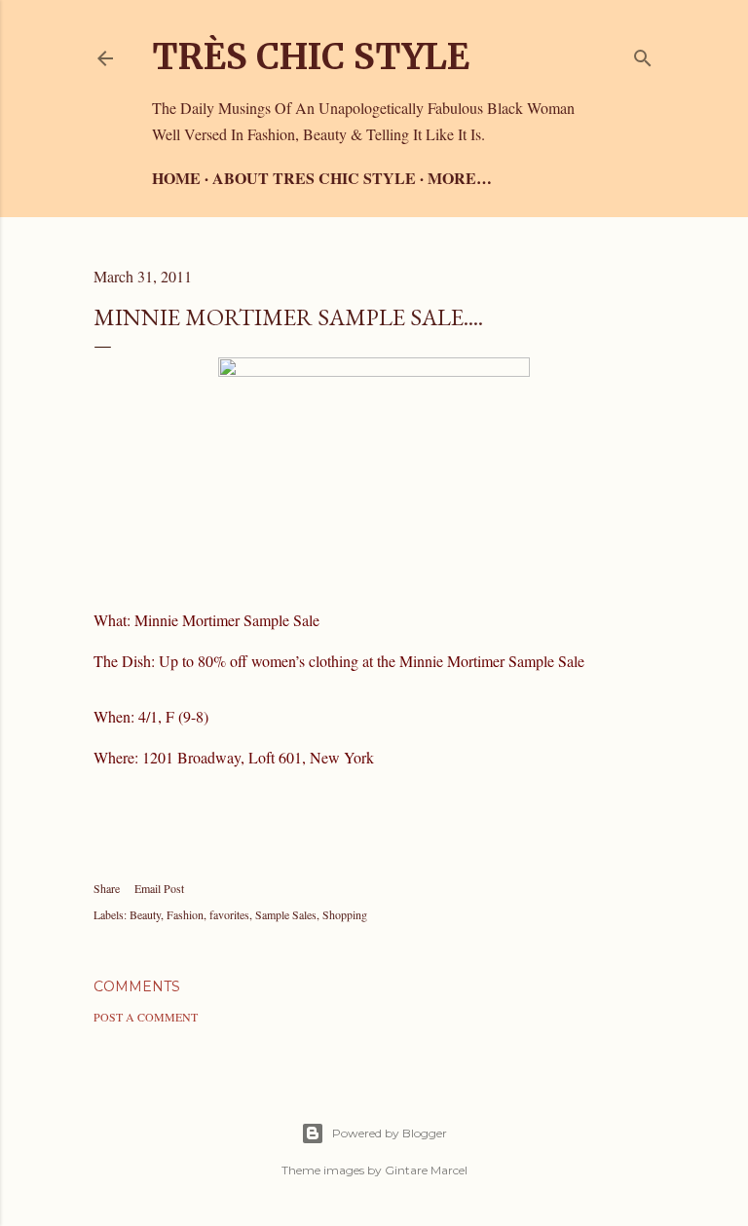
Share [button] (107, 888)
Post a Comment (146, 1016)
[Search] (642, 54)
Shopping (344, 914)
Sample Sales (286, 914)
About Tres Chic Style (314, 178)
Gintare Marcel (426, 1170)
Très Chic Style (310, 57)
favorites (229, 914)
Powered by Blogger (389, 1133)
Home (176, 178)
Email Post (159, 888)
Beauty (145, 914)
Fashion (185, 914)
